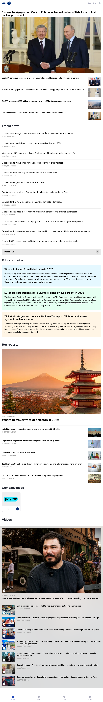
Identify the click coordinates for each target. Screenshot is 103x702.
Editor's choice (12, 260)
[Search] (99, 3)
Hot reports (10, 344)
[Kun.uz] (6, 3)
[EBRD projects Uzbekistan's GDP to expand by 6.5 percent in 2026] (51, 299)
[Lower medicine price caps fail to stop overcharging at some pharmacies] (51, 610)
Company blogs (13, 488)
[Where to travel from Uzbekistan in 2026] (51, 275)
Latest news (10, 126)
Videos (7, 519)
